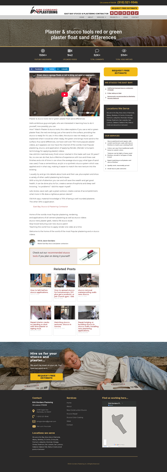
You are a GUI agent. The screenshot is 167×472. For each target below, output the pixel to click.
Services (100, 17)
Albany (109, 115)
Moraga (130, 118)
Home (81, 17)
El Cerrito (121, 115)
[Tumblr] (132, 13)
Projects (114, 17)
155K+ (43, 55)
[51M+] (124, 51)
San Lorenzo (58, 444)
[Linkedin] (124, 13)
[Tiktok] (137, 13)
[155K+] (43, 51)
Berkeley (115, 115)
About (90, 17)
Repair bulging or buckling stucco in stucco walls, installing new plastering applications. (88, 326)
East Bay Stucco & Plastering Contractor (50, 207)
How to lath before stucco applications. (39, 291)
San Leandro (123, 120)
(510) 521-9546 (127, 2)
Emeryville (128, 115)
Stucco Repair (72, 414)
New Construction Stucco (77, 410)
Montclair (124, 118)
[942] (70, 51)
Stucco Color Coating (75, 417)
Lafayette (116, 118)
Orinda (109, 120)
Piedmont (115, 120)
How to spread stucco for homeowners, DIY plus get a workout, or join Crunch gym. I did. (64, 293)
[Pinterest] (128, 13)
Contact (135, 17)
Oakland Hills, (123, 122)
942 (70, 55)
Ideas (125, 17)
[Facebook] (112, 13)
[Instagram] (120, 13)
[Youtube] (116, 13)
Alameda (131, 113)
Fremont (110, 118)
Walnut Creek (52, 447)
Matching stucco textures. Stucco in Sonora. (62, 324)
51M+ (124, 55)
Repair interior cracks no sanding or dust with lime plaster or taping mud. (39, 325)
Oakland (115, 122)
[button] (36, 69)
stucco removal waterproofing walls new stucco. (87, 292)
